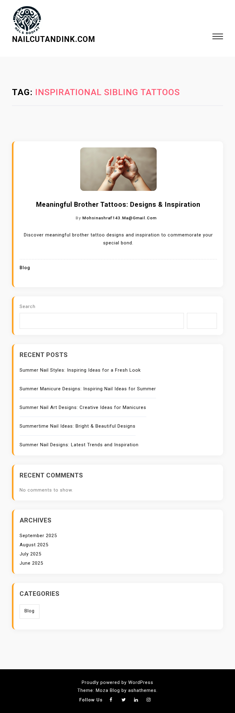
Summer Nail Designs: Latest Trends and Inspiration (79, 444)
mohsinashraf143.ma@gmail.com (119, 217)
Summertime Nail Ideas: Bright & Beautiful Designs (78, 426)
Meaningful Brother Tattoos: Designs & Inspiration (118, 204)
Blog (25, 267)
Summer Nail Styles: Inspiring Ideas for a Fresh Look (80, 370)
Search (27, 306)
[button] (217, 37)
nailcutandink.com (53, 39)
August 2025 (34, 545)
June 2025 (31, 563)
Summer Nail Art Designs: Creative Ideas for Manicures (83, 407)
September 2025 (38, 535)
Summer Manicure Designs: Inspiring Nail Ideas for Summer (88, 389)
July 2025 (30, 554)
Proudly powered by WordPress (117, 682)
